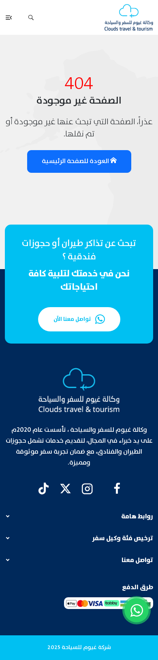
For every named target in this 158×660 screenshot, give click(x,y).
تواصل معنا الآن (72, 319)
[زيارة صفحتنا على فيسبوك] (116, 488)
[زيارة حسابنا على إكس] (65, 488)
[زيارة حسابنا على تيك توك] (43, 488)
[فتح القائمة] (9, 17)
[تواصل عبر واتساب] (136, 610)
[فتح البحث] (30, 17)
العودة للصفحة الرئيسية (76, 161)
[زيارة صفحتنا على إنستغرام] (87, 488)
